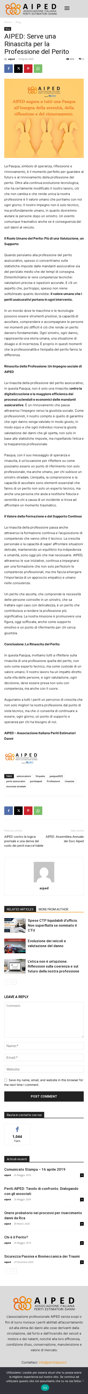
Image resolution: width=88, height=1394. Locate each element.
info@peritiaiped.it (52, 1362)
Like (17, 1127)
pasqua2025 (56, 776)
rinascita (69, 781)
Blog (18, 22)
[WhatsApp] (38, 68)
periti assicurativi (15, 781)
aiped (11, 59)
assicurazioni (24, 776)
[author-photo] (44, 882)
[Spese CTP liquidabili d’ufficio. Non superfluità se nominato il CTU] (15, 925)
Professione (53, 781)
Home (8, 22)
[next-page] (13, 982)
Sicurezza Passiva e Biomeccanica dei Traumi (42, 1256)
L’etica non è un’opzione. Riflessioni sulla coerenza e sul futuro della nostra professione (53, 966)
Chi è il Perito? (16, 1237)
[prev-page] (7, 982)
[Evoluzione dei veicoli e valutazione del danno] (15, 946)
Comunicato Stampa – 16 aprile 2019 (34, 1169)
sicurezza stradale (16, 786)
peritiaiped (36, 781)
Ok (45, 1387)
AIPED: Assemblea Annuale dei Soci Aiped (65, 839)
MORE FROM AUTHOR (53, 909)
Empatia (40, 776)
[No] (83, 1380)
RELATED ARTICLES (20, 909)
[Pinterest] (28, 68)
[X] (18, 68)
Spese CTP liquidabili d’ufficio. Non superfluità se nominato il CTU (53, 925)
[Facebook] (8, 68)
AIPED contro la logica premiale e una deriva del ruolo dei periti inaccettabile (23, 841)
